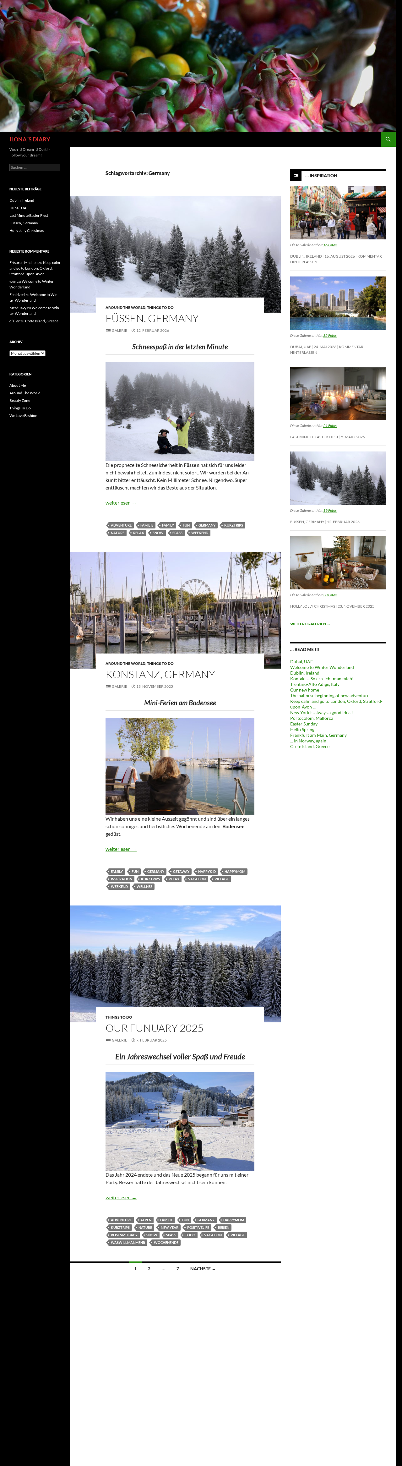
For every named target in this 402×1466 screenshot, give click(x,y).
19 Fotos (330, 510)
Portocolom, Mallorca (311, 718)
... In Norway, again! (309, 740)
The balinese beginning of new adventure (329, 695)
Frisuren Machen (23, 262)
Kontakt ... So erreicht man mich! (322, 678)
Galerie (119, 330)
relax (138, 533)
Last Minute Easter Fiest (314, 437)
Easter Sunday (304, 723)
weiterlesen (121, 503)
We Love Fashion (23, 415)
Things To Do (160, 307)
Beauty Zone (19, 400)
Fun (186, 525)
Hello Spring (302, 729)
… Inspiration (321, 175)
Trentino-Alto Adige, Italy (315, 684)
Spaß (177, 533)
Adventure (121, 525)
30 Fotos (330, 595)
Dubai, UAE (300, 346)
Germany (206, 525)
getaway (181, 871)
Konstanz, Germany (160, 674)
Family (168, 525)
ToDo (190, 1235)
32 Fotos (330, 335)
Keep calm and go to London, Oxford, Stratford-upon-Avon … (34, 268)
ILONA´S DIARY (29, 139)
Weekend (199, 533)
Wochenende (166, 1242)
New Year (169, 1227)
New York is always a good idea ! (321, 712)
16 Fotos (330, 245)
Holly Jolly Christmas (312, 606)
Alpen (145, 1220)
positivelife (198, 1227)
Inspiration (121, 879)
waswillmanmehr (128, 1242)
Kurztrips (233, 525)
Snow (158, 533)
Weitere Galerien (310, 623)
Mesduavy (17, 307)
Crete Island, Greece (309, 746)
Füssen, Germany (152, 318)
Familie (146, 525)
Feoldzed (17, 294)
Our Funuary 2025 (155, 1027)
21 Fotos (330, 425)
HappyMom (235, 871)
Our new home (304, 689)
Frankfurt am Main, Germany (318, 735)
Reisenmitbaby (124, 1235)
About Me (17, 385)
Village (222, 879)
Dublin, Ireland (306, 256)
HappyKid (207, 871)
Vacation (197, 879)
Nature (117, 533)
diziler (14, 321)
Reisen (223, 1227)
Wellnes (144, 886)
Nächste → (203, 1268)
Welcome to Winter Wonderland (322, 667)
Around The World (125, 307)
